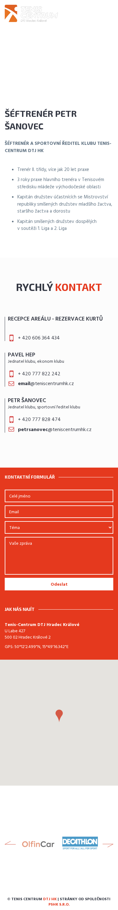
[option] (38, 844)
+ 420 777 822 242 (39, 374)
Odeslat (59, 584)
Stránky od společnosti (79, 902)
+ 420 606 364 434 (39, 338)
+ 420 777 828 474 (39, 420)
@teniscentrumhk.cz (46, 384)
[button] (59, 716)
